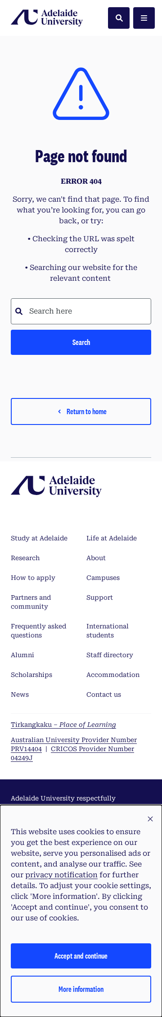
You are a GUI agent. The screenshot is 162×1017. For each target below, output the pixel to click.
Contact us (103, 694)
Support (99, 597)
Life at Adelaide (111, 538)
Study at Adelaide (39, 538)
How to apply (33, 577)
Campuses (103, 577)
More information (81, 989)
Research (25, 558)
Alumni (22, 655)
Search (81, 342)
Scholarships (31, 674)
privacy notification (61, 875)
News (20, 694)
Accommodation (113, 674)
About (96, 558)
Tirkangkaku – (63, 724)
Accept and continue (81, 956)
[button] (150, 819)
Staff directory (109, 655)
